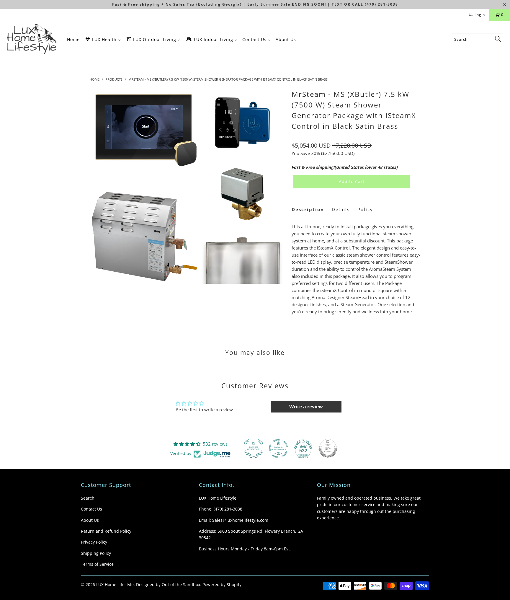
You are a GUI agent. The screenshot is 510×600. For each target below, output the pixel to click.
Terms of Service (97, 564)
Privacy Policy (94, 542)
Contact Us (91, 509)
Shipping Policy (96, 553)
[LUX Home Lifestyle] (33, 39)
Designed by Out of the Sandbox (168, 584)
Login (480, 14)
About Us (90, 520)
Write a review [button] (306, 406)
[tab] (308, 210)
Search (87, 498)
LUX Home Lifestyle (115, 584)
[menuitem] (73, 39)
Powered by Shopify (221, 584)
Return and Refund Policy (106, 531)
